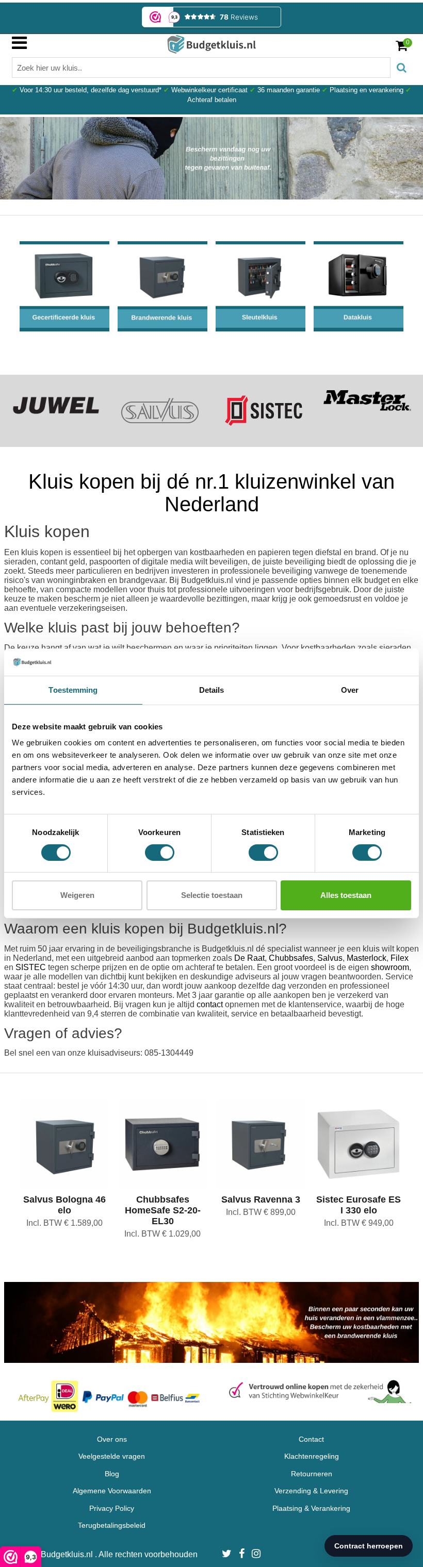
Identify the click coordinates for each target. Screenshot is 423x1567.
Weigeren (77, 895)
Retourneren (311, 1474)
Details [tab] (211, 689)
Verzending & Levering (311, 1491)
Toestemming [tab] (72, 689)
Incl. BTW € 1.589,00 (64, 1223)
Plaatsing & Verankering (311, 1508)
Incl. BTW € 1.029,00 (162, 1233)
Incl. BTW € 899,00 (261, 1212)
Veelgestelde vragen (111, 1456)
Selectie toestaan (211, 895)
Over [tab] (350, 689)
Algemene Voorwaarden (112, 1491)
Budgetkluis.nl (68, 1554)
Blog (112, 1474)
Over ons (112, 1439)
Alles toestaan (345, 895)
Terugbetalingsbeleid (111, 1525)
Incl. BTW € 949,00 (359, 1223)
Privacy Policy (111, 1508)
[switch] (159, 852)
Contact (311, 1439)
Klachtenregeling (311, 1456)
